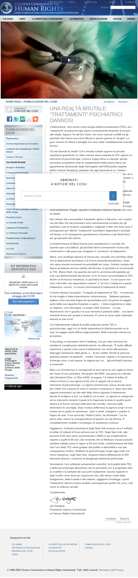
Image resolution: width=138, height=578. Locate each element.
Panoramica (12, 138)
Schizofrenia (12, 243)
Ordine (71, 2)
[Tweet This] (16, 118)
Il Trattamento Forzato (17, 172)
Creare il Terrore (14, 157)
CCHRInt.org (90, 2)
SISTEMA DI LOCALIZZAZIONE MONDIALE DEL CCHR (26, 549)
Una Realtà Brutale (16, 162)
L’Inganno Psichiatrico (17, 228)
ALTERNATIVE (76, 19)
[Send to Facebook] (9, 118)
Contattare (130, 2)
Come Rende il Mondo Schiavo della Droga (21, 210)
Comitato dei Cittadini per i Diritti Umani (22, 150)
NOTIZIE (117, 19)
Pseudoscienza (14, 217)
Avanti (122, 101)
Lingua (112, 2)
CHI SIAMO (8, 19)
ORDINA (131, 19)
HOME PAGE (13, 101)
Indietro (110, 101)
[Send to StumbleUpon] (22, 118)
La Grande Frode (14, 222)
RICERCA (105, 7)
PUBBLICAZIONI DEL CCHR (40, 101)
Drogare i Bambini (15, 167)
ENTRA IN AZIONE (98, 19)
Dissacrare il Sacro (16, 254)
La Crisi (10, 248)
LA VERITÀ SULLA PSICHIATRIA (47, 19)
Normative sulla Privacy (111, 570)
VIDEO (22, 19)
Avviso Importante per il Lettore (22, 144)
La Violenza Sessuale (17, 233)
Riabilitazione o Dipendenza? (20, 238)
